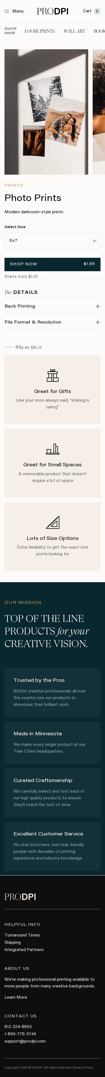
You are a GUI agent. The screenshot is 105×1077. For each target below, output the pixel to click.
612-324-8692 (18, 1027)
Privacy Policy (83, 1067)
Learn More (15, 997)
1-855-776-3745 (20, 1034)
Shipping (12, 942)
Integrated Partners (24, 950)
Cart (90, 11)
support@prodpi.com (25, 1041)
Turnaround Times (22, 935)
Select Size (14, 227)
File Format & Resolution (32, 322)
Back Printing (19, 306)
